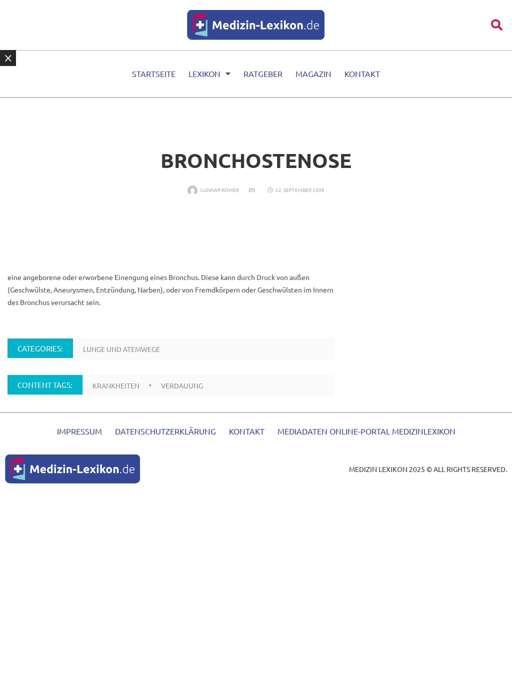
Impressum (79, 431)
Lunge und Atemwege (121, 349)
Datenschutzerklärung (165, 431)
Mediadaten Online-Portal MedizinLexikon (367, 431)
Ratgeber (263, 73)
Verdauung (182, 385)
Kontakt (362, 73)
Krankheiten (116, 385)
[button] (496, 24)
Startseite (154, 73)
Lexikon (204, 73)
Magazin (314, 73)
